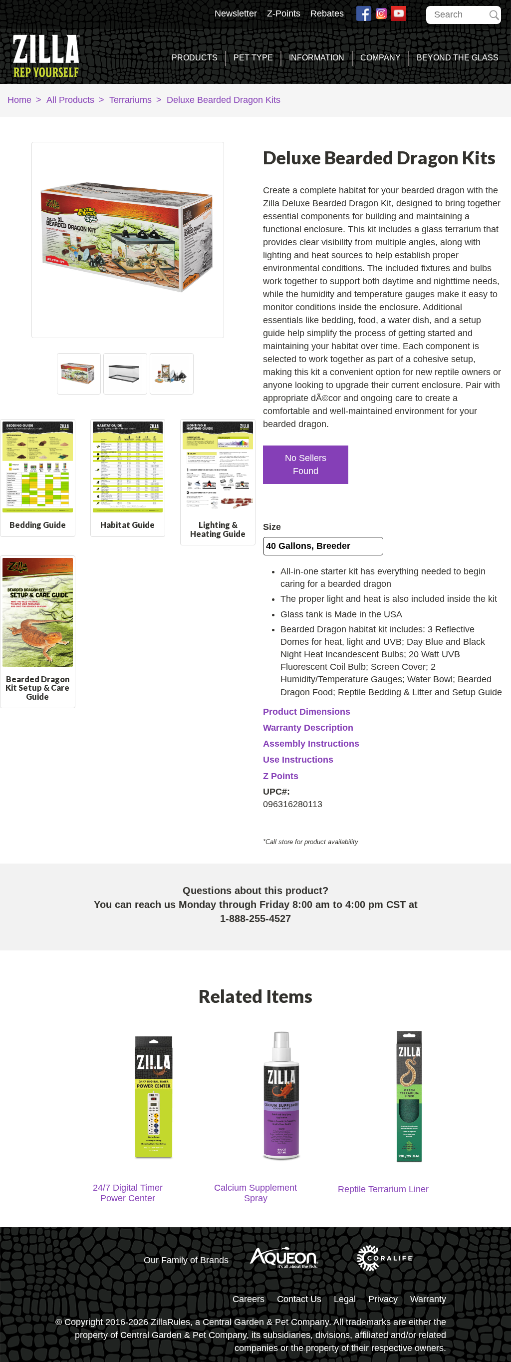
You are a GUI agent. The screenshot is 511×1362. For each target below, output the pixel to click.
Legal (345, 1299)
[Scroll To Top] (474, 1314)
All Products (70, 100)
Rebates (327, 13)
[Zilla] (52, 53)
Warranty (428, 1299)
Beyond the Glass (458, 57)
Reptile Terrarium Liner (383, 1189)
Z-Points (283, 13)
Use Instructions (298, 760)
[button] (305, 465)
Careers (248, 1299)
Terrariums (130, 100)
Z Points (280, 776)
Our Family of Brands (186, 1260)
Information (316, 57)
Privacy (383, 1299)
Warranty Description (308, 728)
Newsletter (236, 13)
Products (195, 57)
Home (19, 100)
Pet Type (253, 57)
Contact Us (299, 1299)
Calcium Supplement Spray (255, 1193)
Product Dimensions (306, 712)
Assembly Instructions (311, 744)
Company (380, 57)
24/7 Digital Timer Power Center (128, 1193)
